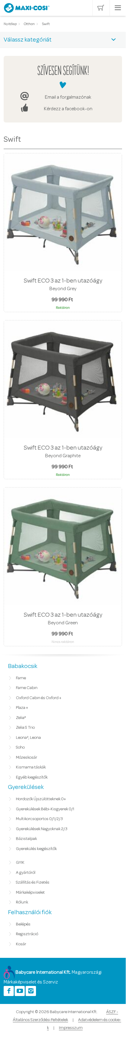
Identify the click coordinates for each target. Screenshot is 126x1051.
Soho (20, 747)
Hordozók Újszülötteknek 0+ (41, 799)
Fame (21, 678)
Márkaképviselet (30, 892)
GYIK (20, 862)
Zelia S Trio (25, 727)
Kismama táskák (31, 767)
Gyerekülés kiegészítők (36, 849)
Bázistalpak (26, 839)
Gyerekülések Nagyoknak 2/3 (41, 829)
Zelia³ (21, 718)
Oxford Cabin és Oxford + (38, 698)
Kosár (21, 944)
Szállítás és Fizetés (32, 882)
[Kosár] (101, 8)
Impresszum (71, 1028)
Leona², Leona (28, 737)
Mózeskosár (26, 757)
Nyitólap (10, 24)
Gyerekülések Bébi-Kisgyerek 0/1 (45, 809)
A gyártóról (25, 872)
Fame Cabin (27, 688)
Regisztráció (27, 934)
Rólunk (22, 902)
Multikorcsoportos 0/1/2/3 (39, 819)
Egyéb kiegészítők (32, 777)
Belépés (23, 924)
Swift (46, 24)
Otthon (29, 24)
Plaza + (22, 708)
